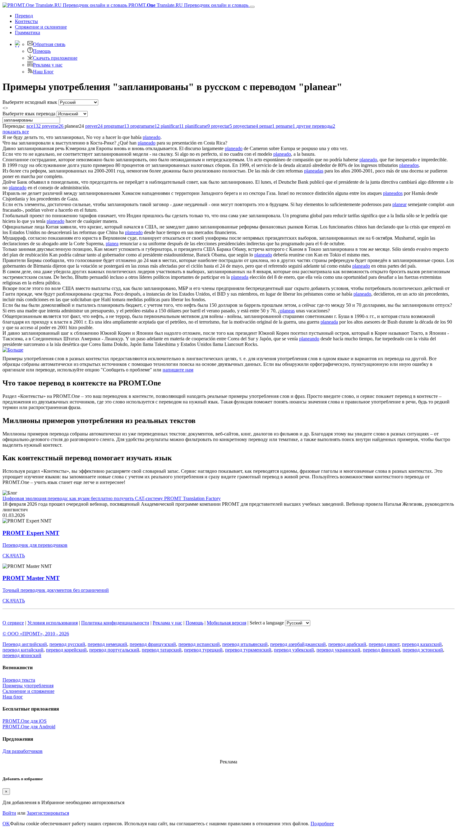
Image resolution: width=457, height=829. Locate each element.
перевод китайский (23, 649)
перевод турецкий (203, 649)
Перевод (24, 15)
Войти (9, 813)
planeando (309, 338)
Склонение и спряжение (28, 691)
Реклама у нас (47, 64)
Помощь (42, 51)
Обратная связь (49, 44)
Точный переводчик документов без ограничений (55, 590)
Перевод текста (18, 680)
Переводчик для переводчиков (34, 545)
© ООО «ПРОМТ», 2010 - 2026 (35, 633)
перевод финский (381, 649)
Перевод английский (24, 644)
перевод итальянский (245, 644)
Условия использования (52, 622)
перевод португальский (114, 649)
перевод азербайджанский (298, 644)
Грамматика (27, 32)
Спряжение (41, 27)
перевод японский (21, 655)
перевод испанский (199, 644)
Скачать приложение (55, 58)
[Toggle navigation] (252, 7)
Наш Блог (43, 71)
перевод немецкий (107, 644)
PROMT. (187, 5)
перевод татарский (162, 649)
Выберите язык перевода (28, 113)
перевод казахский (422, 644)
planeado (151, 137)
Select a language (267, 622)
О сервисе (13, 622)
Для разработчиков (22, 751)
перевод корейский (66, 649)
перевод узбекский (294, 649)
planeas (287, 310)
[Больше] (12, 349)
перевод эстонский (423, 649)
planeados (409, 165)
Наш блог (12, 696)
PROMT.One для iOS (24, 721)
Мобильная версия (226, 622)
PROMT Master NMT (31, 578)
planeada (239, 277)
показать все (15, 131)
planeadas (313, 170)
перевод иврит (384, 644)
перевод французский (153, 644)
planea (112, 243)
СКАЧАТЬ (13, 555)
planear (399, 204)
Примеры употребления (27, 685)
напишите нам (178, 369)
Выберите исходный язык (29, 102)
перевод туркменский (248, 649)
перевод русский (67, 644)
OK (6, 823)
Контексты (26, 21)
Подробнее (322, 823)
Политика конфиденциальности (115, 622)
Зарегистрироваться (48, 813)
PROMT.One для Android (28, 726)
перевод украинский (338, 649)
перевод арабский (347, 644)
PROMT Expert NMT (30, 533)
